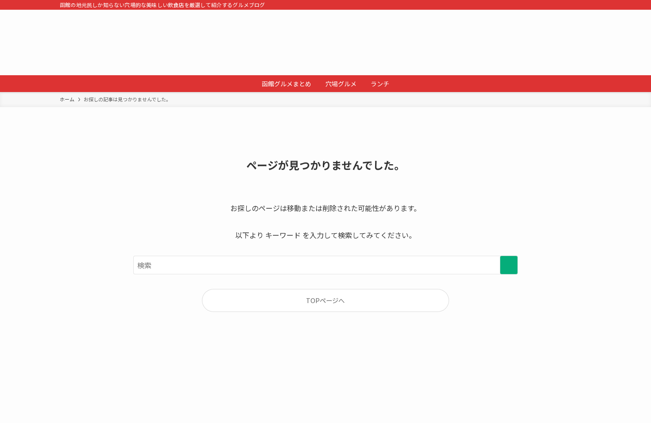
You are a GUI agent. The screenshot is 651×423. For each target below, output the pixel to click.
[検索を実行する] (509, 265)
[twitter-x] (562, 5)
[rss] (574, 5)
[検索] (585, 5)
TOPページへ (325, 300)
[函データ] (325, 42)
